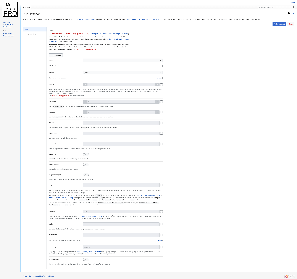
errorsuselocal (54, 259)
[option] (35, 29)
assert (51, 123)
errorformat (53, 235)
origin (51, 185)
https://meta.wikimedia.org (61, 198)
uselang (52, 211)
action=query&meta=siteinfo (90, 216)
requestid (52, 144)
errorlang (52, 247)
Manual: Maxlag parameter (61, 96)
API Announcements (107, 34)
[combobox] (123, 60)
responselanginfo (55, 175)
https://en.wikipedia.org (149, 195)
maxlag (51, 84)
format (51, 72)
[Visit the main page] (10, 9)
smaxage (52, 101)
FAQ (87, 34)
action (51, 60)
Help (292, 13)
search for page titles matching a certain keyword (144, 19)
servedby (52, 154)
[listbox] (35, 31)
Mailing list (94, 34)
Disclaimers (50, 276)
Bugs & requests (122, 34)
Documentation (56, 34)
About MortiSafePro (39, 276)
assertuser (53, 133)
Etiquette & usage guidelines (74, 34)
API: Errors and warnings (86, 49)
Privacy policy (27, 276)
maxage (52, 112)
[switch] (86, 154)
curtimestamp (54, 164)
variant (51, 224)
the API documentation (87, 19)
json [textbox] (86, 72)
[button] (279, 24)
